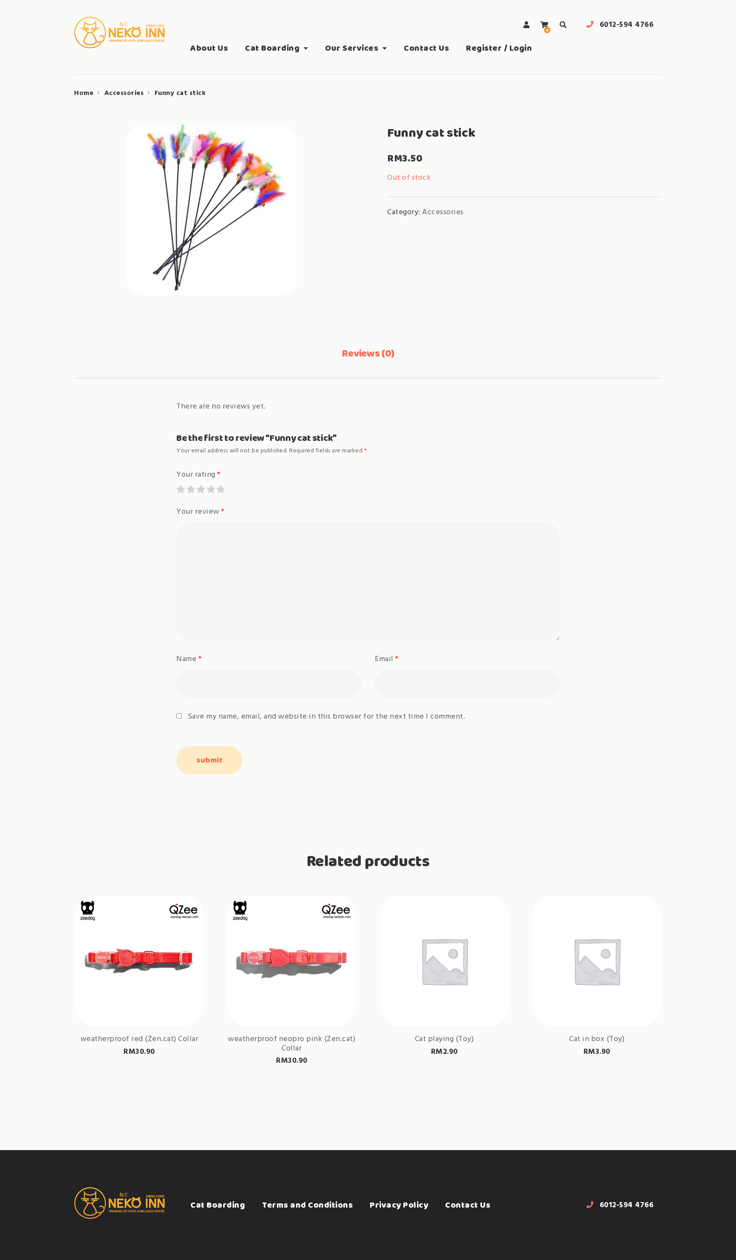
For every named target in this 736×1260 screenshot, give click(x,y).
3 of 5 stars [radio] (200, 489)
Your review (200, 512)
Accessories (124, 93)
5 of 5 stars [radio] (220, 489)
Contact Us (426, 48)
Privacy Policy (399, 1205)
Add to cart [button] (444, 998)
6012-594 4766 (627, 25)
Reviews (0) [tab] (368, 353)
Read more (139, 998)
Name (188, 659)
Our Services (351, 48)
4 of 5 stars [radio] (210, 489)
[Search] (563, 25)
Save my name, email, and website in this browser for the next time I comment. (327, 717)
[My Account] (526, 25)
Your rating (198, 475)
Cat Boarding (272, 48)
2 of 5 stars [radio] (190, 489)
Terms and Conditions (307, 1205)
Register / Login (499, 48)
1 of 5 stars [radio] (180, 489)
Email (387, 659)
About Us (209, 48)
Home (83, 93)
